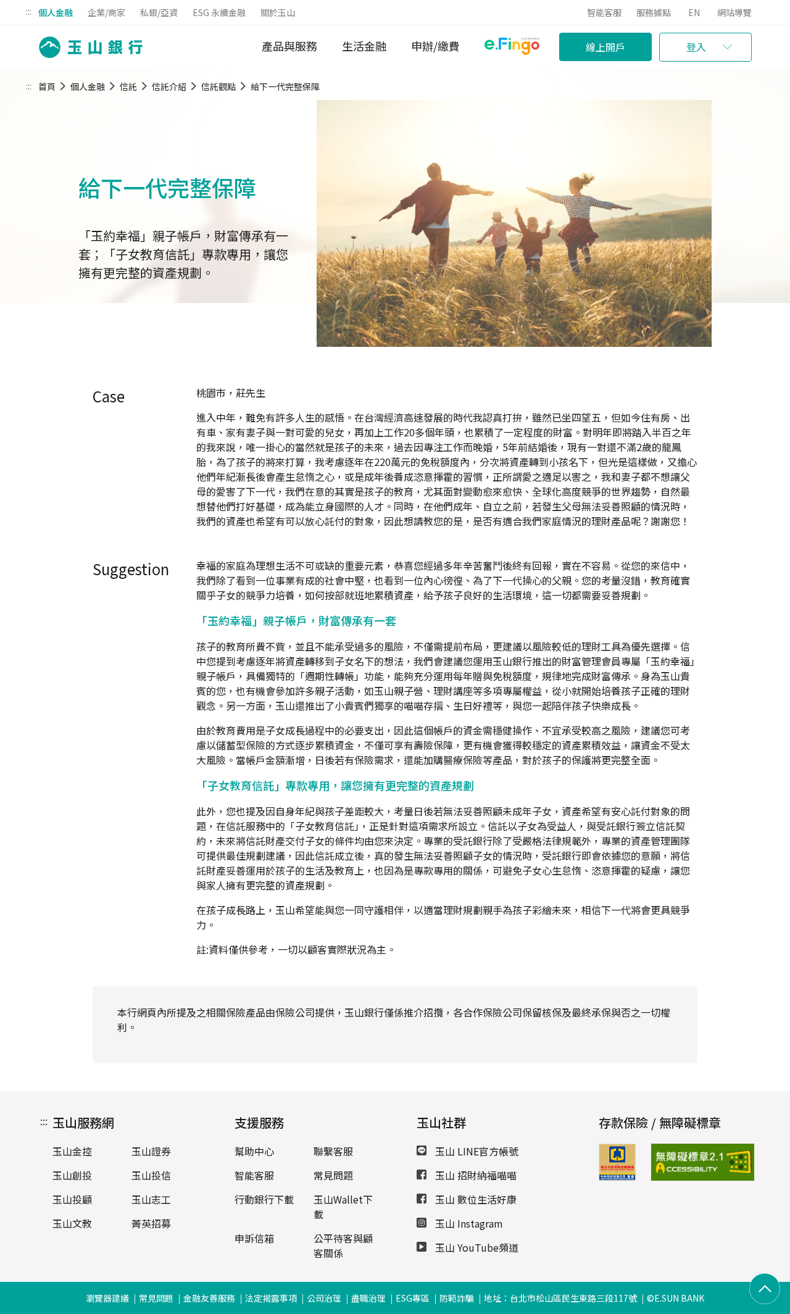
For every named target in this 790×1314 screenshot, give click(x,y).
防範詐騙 (456, 1298)
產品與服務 (289, 46)
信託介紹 (169, 86)
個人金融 (55, 12)
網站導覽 (734, 12)
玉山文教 (72, 1223)
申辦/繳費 (435, 46)
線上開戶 (605, 47)
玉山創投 (72, 1175)
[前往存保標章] (617, 1176)
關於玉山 (277, 12)
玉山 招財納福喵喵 (475, 1175)
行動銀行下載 (264, 1199)
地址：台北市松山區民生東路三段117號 (560, 1298)
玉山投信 (151, 1175)
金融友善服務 (209, 1298)
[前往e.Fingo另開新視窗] (512, 48)
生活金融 (364, 46)
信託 (128, 86)
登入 (696, 47)
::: (28, 11)
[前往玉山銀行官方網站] (87, 47)
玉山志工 (151, 1199)
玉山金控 (72, 1151)
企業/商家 (106, 12)
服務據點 (653, 12)
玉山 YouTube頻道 (475, 1247)
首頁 (47, 86)
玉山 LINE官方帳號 (475, 1151)
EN (694, 12)
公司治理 (324, 1298)
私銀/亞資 (159, 12)
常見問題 (333, 1175)
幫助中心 (254, 1151)
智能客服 (604, 12)
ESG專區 (413, 1298)
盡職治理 (368, 1298)
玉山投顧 (72, 1199)
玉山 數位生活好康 (475, 1199)
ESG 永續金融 (219, 12)
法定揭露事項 (271, 1298)
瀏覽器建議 (107, 1298)
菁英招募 (151, 1223)
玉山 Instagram (468, 1223)
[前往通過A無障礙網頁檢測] (668, 1162)
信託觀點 (218, 86)
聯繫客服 (333, 1151)
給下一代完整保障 (285, 86)
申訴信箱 (254, 1238)
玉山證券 (151, 1151)
